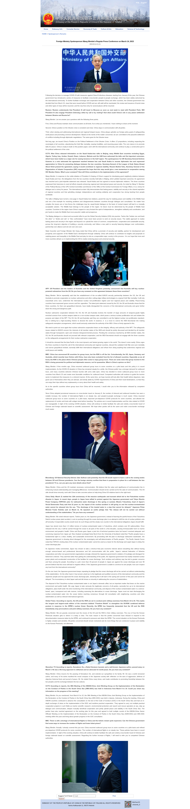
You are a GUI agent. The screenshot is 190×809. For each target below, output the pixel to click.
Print (114, 796)
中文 (137, 3)
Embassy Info (57, 29)
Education (119, 29)
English (144, 3)
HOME (44, 34)
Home (46, 29)
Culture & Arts (106, 29)
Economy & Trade (90, 29)
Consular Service (73, 29)
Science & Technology (135, 29)
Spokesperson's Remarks (57, 34)
